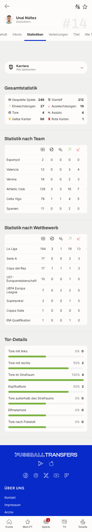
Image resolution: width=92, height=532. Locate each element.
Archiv (9, 512)
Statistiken (35, 34)
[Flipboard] (66, 475)
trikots (17, 34)
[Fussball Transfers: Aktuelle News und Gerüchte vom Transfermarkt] (46, 454)
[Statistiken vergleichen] (77, 6)
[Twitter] (46, 475)
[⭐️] (85, 6)
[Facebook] (25, 475)
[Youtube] (56, 475)
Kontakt (10, 497)
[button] (46, 67)
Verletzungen (58, 34)
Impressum (12, 505)
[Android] (41, 463)
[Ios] (51, 463)
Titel (76, 34)
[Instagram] (35, 475)
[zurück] (7, 7)
